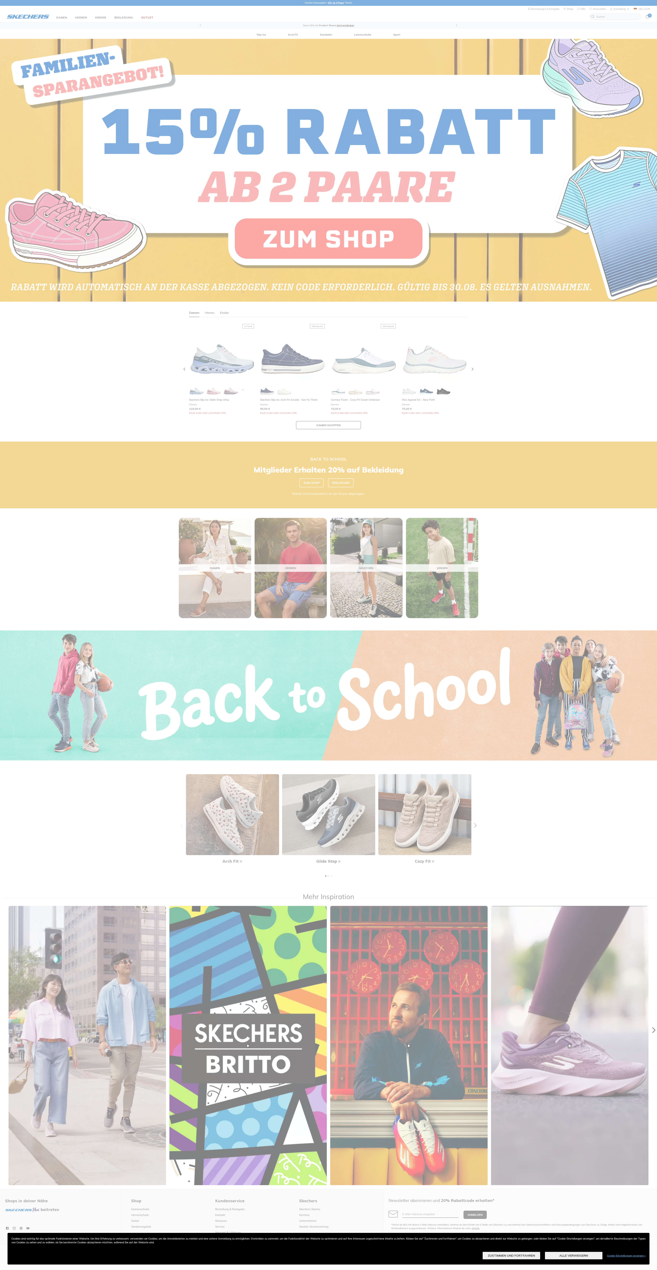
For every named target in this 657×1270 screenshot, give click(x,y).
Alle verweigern (573, 1256)
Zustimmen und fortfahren (511, 1256)
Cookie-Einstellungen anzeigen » (626, 1255)
